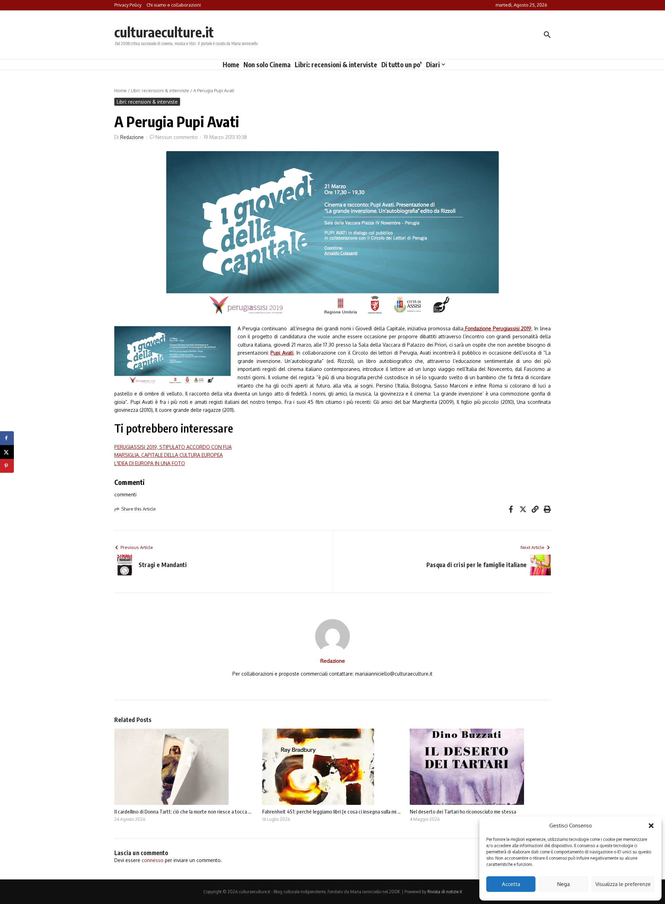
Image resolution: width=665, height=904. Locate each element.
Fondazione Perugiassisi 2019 (498, 328)
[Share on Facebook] (7, 438)
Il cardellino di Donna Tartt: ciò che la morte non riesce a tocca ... (182, 811)
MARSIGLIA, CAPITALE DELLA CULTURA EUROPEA (168, 455)
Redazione (132, 137)
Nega (563, 884)
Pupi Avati (282, 353)
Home (231, 64)
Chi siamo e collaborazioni (174, 5)
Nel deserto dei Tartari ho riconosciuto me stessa (463, 811)
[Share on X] (7, 452)
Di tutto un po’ (401, 64)
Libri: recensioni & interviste (336, 64)
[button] (651, 825)
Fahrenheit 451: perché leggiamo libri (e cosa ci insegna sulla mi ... (331, 811)
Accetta (511, 884)
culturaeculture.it (164, 32)
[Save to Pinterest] (7, 466)
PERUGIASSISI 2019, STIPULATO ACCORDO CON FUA (173, 447)
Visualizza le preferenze (623, 884)
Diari (433, 64)
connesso (152, 860)
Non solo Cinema (267, 64)
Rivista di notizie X (444, 891)
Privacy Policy (127, 5)
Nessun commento (177, 137)
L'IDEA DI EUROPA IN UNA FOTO (149, 463)
